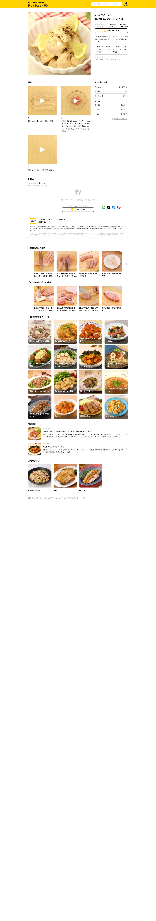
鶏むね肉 (98, 87)
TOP (29, 498)
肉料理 (36, 498)
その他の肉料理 (47, 498)
